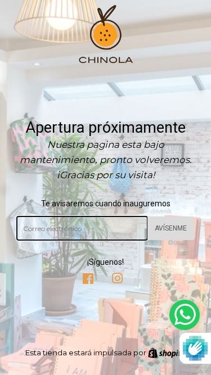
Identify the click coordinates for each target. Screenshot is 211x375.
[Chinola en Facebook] (88, 280)
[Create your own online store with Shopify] (167, 352)
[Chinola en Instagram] (117, 280)
